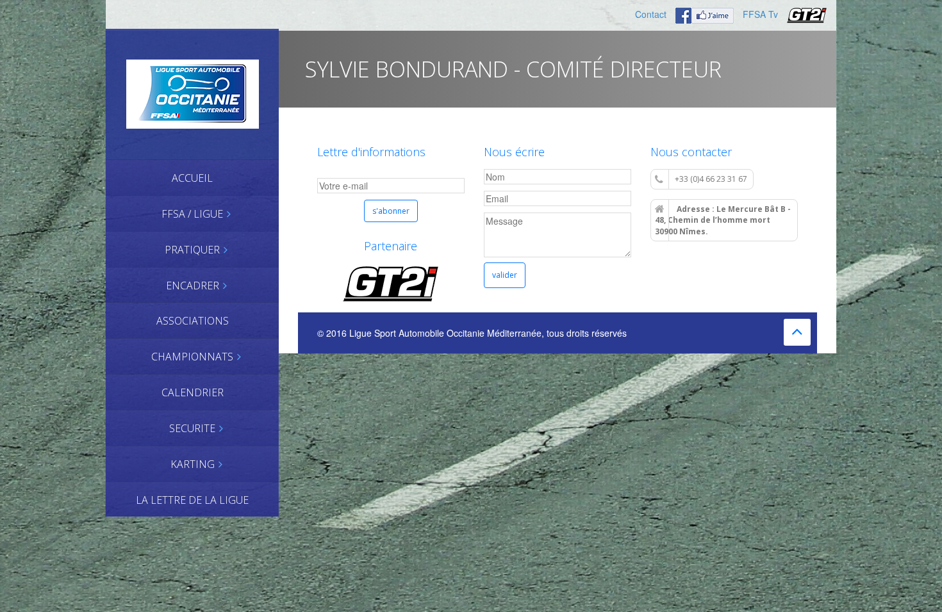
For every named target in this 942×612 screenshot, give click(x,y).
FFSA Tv (760, 14)
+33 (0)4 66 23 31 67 (711, 178)
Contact (650, 14)
